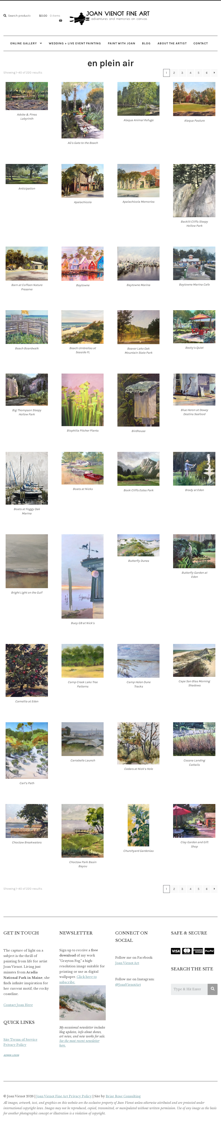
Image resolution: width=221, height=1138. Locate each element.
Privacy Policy (14, 1045)
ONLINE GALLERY (23, 43)
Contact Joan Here (18, 1005)
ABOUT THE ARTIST (172, 43)
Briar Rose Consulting (123, 1096)
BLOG (146, 43)
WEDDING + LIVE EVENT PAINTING (75, 43)
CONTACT (200, 43)
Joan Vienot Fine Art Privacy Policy (64, 1096)
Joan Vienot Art (127, 963)
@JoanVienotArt (128, 985)
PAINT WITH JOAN (121, 43)
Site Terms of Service (20, 1040)
